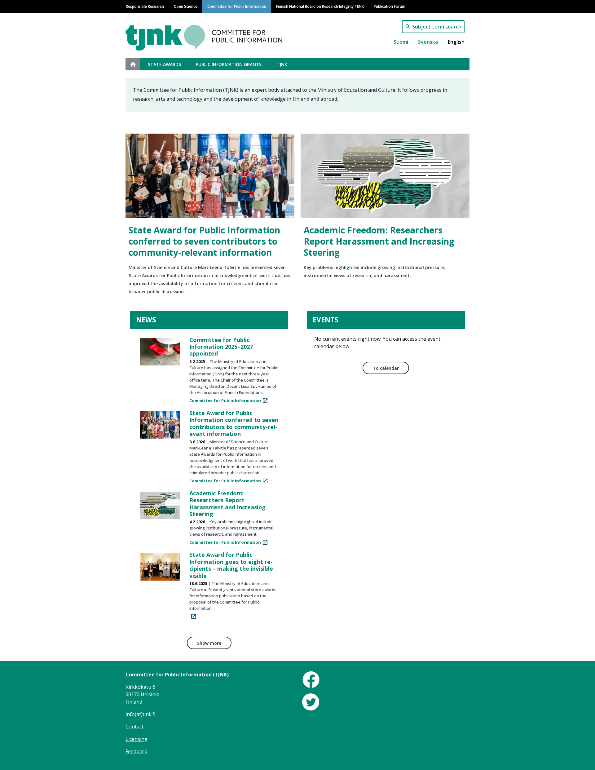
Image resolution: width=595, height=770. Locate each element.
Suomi (401, 41)
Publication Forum (389, 6)
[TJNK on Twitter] (310, 701)
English (456, 41)
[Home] (221, 35)
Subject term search (436, 26)
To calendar (386, 368)
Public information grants (229, 64)
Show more (209, 643)
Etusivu (136, 64)
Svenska (428, 41)
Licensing (137, 739)
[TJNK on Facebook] (311, 679)
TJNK (281, 64)
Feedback (136, 751)
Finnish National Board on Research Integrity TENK (320, 6)
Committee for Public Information (236, 6)
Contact (134, 726)
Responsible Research (145, 6)
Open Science (185, 6)
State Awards (164, 64)
